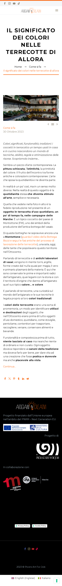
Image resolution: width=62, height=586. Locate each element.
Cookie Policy (40, 526)
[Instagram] (9, 3)
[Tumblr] (18, 378)
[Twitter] (9, 378)
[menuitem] (23, 578)
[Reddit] (27, 378)
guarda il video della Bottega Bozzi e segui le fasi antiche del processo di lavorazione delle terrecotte (30, 240)
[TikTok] (19, 3)
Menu (56, 10)
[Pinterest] (14, 378)
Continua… (9, 366)
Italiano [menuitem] (46, 578)
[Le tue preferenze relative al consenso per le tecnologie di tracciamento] (57, 581)
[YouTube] (14, 3)
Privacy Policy (23, 526)
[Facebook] (5, 3)
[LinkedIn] (23, 378)
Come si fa (9, 128)
